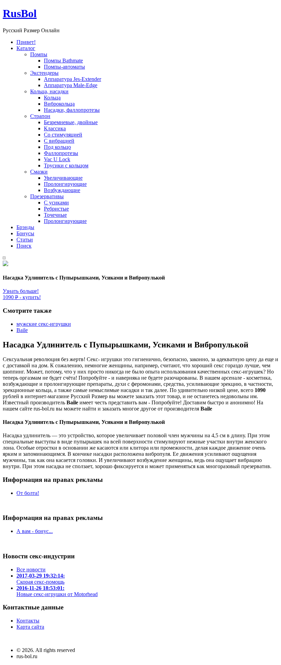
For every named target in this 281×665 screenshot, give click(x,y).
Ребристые (56, 209)
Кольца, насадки (49, 91)
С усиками (56, 202)
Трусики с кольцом (66, 165)
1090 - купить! (22, 297)
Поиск (24, 246)
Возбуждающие (62, 190)
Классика (55, 128)
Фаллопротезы (61, 153)
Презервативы (47, 196)
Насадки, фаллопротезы (72, 110)
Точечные (55, 215)
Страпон (40, 116)
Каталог (25, 48)
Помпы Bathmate (63, 60)
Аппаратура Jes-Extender (72, 79)
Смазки (39, 172)
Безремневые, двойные (71, 122)
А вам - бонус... (34, 531)
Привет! (26, 42)
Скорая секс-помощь (40, 579)
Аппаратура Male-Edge (70, 85)
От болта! (27, 493)
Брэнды (25, 227)
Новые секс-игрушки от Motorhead (57, 591)
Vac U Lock (57, 159)
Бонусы (25, 233)
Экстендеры (44, 73)
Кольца (52, 97)
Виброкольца (59, 104)
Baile (22, 330)
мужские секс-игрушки (43, 324)
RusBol (20, 13)
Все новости (31, 569)
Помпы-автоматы (64, 67)
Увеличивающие (63, 178)
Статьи (24, 239)
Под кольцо (57, 147)
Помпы (38, 54)
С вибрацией (59, 141)
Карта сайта (30, 627)
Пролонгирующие (65, 184)
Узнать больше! (21, 291)
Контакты (27, 621)
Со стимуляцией (63, 135)
